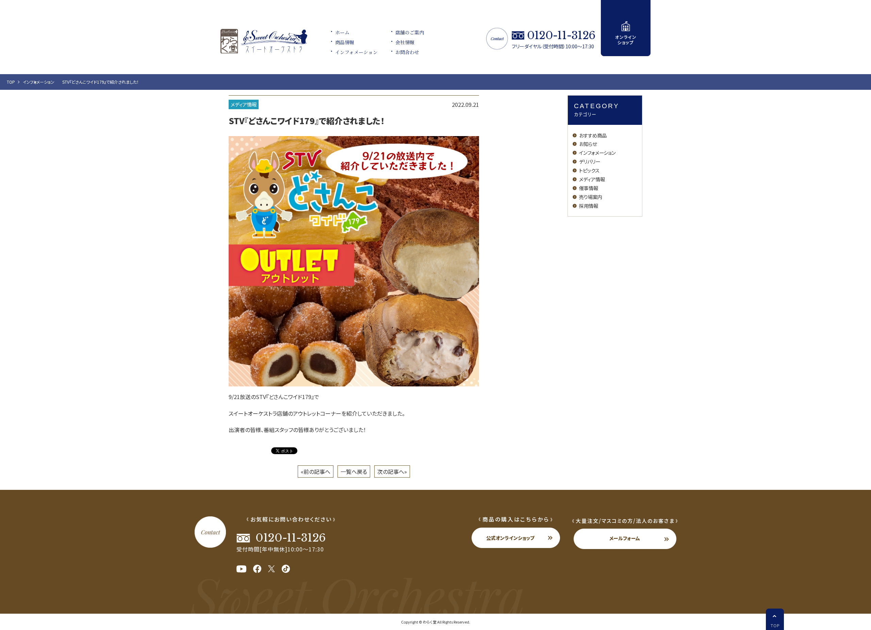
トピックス (589, 170)
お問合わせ (407, 52)
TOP (11, 82)
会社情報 (404, 42)
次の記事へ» (392, 471)
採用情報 (588, 205)
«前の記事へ (315, 471)
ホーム (342, 32)
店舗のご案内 (409, 32)
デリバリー (589, 161)
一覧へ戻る (354, 471)
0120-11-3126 (561, 35)
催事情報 (588, 188)
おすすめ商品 (593, 135)
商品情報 (344, 42)
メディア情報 (244, 104)
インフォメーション (356, 52)
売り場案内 (590, 196)
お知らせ (588, 143)
